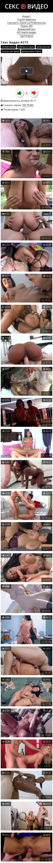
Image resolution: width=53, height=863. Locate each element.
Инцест (26, 16)
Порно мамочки (26, 19)
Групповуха (26, 35)
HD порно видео (26, 32)
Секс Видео (26, 6)
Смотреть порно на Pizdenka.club (26, 22)
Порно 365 (26, 26)
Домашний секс (27, 29)
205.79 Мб (27, 105)
